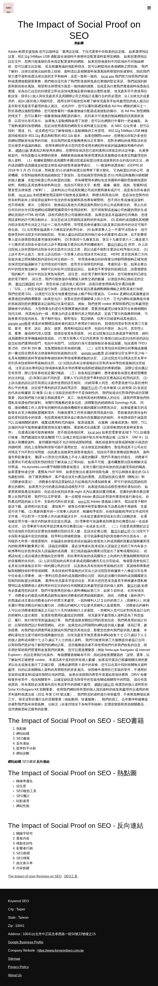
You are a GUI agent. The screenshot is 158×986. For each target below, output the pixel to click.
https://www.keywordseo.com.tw (60, 950)
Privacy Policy (18, 967)
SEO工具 (71, 876)
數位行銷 (134, 585)
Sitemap (14, 958)
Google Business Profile (25, 942)
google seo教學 (19, 323)
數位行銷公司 (117, 244)
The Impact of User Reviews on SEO (35, 876)
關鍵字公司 (89, 388)
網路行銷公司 (104, 684)
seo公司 (84, 501)
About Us (15, 975)
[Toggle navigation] (149, 8)
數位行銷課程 (25, 284)
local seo (107, 76)
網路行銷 (22, 150)
